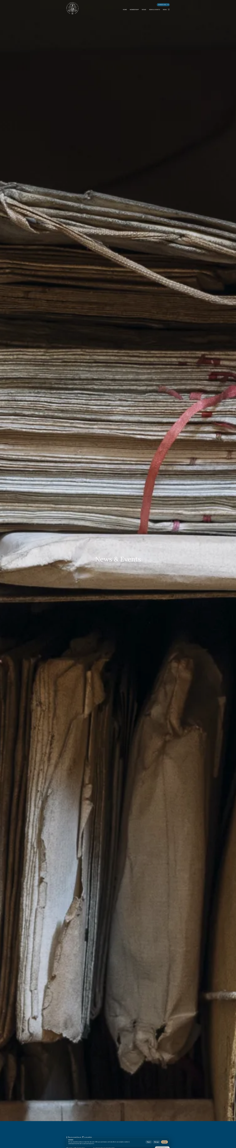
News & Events (154, 9)
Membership (134, 9)
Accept (164, 1142)
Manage (156, 1142)
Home (125, 9)
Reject (149, 1142)
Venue (144, 9)
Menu (165, 9)
